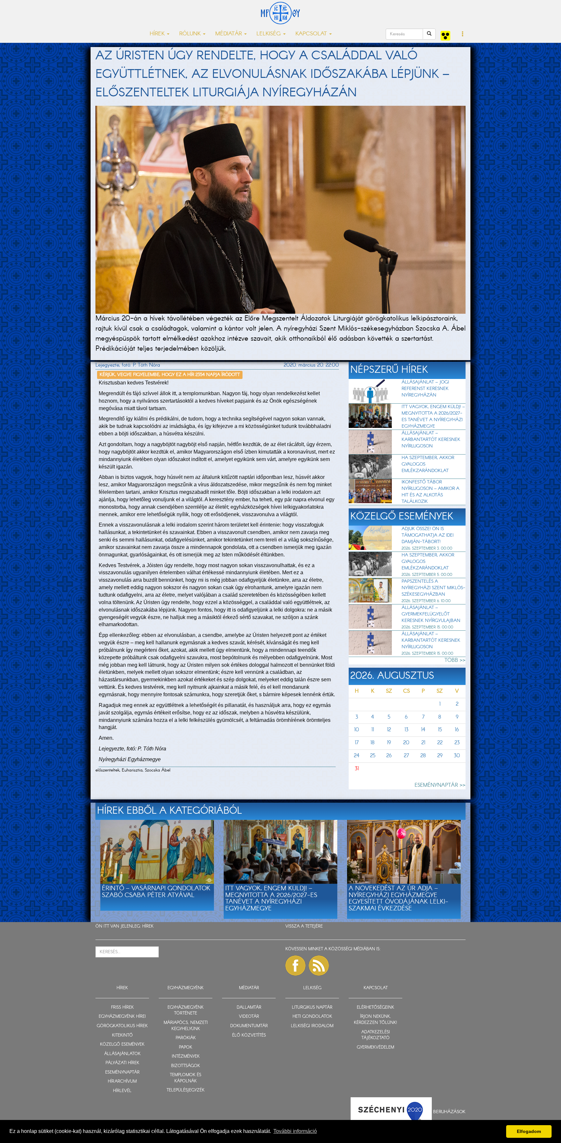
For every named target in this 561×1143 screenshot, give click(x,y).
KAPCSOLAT (376, 988)
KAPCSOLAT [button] (312, 34)
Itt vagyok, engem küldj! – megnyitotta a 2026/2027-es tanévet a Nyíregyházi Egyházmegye (433, 417)
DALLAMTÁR (249, 1007)
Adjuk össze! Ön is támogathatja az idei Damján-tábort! (428, 535)
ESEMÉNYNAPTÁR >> (440, 785)
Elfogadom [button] (529, 1131)
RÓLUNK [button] (190, 34)
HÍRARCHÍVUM (122, 1081)
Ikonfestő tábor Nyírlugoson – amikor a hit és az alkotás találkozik (430, 492)
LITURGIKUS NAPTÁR (312, 1007)
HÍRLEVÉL (122, 1091)
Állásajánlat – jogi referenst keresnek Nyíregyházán (425, 388)
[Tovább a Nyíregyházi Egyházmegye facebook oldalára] (295, 965)
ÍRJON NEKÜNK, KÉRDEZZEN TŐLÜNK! (375, 1020)
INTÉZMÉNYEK (186, 1056)
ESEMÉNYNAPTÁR (122, 1072)
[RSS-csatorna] (319, 965)
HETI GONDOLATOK (312, 1017)
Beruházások (449, 1112)
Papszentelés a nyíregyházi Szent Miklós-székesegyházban (433, 588)
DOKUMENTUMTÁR (249, 1026)
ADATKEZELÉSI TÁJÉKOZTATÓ (375, 1035)
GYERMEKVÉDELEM (375, 1047)
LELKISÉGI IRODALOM (312, 1026)
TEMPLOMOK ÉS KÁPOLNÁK (185, 1078)
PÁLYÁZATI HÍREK (122, 1063)
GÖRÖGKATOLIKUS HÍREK (122, 1026)
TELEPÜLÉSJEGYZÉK (186, 1090)
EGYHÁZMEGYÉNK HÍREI (122, 1017)
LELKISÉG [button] (269, 34)
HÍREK (148, 926)
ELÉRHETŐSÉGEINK (375, 1007)
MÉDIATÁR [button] (229, 34)
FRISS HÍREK (122, 1007)
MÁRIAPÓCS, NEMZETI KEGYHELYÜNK (186, 1026)
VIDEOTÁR (249, 1017)
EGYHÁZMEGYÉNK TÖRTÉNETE (186, 1010)
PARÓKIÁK (186, 1038)
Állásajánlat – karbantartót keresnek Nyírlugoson (431, 439)
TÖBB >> (455, 660)
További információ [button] (295, 1131)
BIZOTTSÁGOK (185, 1066)
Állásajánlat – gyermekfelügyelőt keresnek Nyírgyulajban (431, 614)
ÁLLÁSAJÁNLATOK (122, 1054)
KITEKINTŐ (122, 1035)
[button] (462, 34)
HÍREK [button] (158, 34)
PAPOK (185, 1047)
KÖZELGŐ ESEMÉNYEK (122, 1044)
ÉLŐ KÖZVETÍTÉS (249, 1035)
